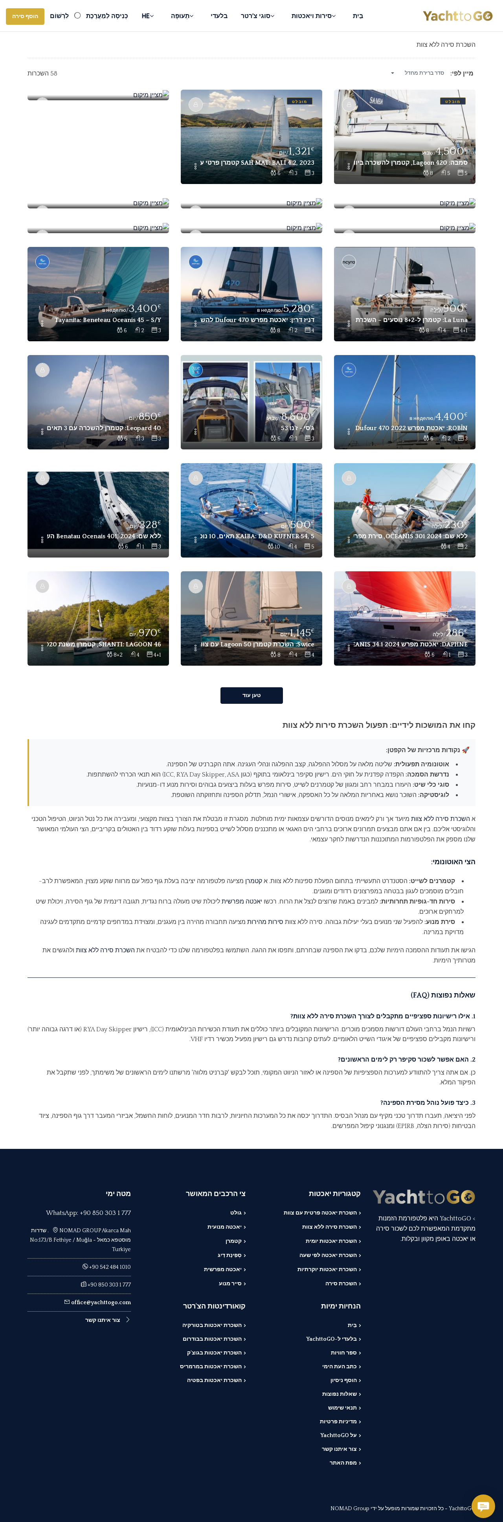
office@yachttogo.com (101, 1302)
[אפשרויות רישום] (348, 167)
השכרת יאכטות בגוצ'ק (214, 1353)
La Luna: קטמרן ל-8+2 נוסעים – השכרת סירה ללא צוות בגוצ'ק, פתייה (411, 320)
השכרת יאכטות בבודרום (212, 1339)
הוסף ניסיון (343, 1380)
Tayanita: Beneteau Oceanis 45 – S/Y (108, 320)
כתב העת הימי (339, 1367)
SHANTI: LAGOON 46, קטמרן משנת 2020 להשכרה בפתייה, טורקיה (104, 644)
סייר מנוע (230, 1284)
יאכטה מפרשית (242, 901)
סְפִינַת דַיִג (230, 1255)
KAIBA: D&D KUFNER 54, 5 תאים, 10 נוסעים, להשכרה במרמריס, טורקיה (257, 536)
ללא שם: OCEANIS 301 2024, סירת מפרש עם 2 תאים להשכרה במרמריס (411, 536)
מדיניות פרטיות (338, 1422)
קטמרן (253, 881)
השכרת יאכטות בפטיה (214, 1380)
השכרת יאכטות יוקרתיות (327, 1269)
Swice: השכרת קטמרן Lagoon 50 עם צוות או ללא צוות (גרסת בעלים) (257, 644)
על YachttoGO (338, 1435)
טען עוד (251, 695)
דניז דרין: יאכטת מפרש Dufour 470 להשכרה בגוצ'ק (257, 320)
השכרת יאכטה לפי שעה (328, 1255)
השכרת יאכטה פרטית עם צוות (320, 1213)
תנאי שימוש (342, 1408)
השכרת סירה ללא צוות (440, 819)
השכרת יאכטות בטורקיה (212, 1325)
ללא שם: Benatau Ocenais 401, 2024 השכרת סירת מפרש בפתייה (104, 536)
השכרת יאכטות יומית (331, 1241)
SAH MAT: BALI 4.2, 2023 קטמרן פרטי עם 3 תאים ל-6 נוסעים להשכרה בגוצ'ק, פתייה (257, 162)
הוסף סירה (25, 16)
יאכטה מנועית (224, 1227)
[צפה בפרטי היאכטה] (404, 137)
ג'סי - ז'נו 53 (297, 428)
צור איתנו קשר (339, 1449)
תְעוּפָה (180, 16)
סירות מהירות (265, 922)
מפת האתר (343, 1463)
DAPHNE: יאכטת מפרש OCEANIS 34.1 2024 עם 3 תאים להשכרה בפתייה (411, 644)
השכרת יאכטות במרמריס (211, 1367)
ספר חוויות (344, 1353)
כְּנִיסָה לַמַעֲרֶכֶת (107, 16)
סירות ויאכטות (312, 16)
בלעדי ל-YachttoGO (331, 1339)
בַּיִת (358, 16)
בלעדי (219, 16)
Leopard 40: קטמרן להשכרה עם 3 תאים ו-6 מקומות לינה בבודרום (104, 428)
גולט (236, 1213)
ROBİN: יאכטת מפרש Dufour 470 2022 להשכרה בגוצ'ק (411, 428)
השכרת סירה (341, 1284)
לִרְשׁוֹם (59, 16)
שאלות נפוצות (339, 1394)
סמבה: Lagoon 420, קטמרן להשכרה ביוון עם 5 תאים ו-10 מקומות (411, 162)
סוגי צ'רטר (255, 16)
